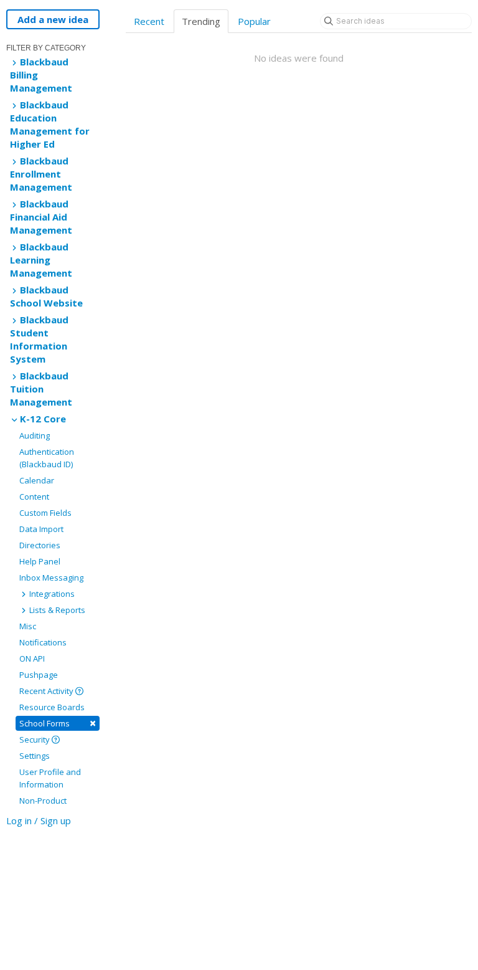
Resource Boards (52, 707)
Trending (201, 21)
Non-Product (43, 800)
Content (34, 496)
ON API (32, 658)
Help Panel (39, 561)
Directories (39, 545)
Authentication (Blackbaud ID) (46, 458)
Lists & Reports (56, 610)
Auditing (34, 435)
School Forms (57, 723)
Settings (34, 755)
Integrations (51, 593)
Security (35, 739)
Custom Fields (45, 512)
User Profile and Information (50, 778)
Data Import (41, 529)
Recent (149, 21)
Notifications (43, 642)
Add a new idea (52, 19)
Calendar (36, 480)
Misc (27, 626)
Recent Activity (47, 691)
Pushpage (38, 674)
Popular (254, 21)
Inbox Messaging (51, 577)
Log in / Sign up (38, 820)
